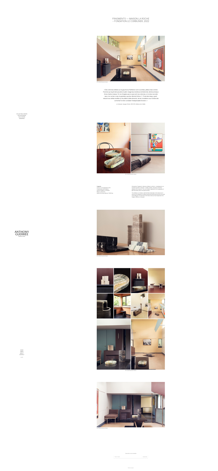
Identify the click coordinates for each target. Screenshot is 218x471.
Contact (21, 354)
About (22, 353)
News (21, 350)
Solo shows (22, 117)
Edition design (22, 115)
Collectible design (21, 114)
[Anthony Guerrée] (22, 234)
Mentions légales (131, 467)
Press (21, 351)
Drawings (22, 118)
